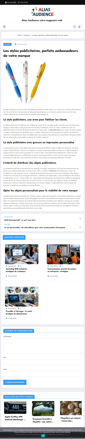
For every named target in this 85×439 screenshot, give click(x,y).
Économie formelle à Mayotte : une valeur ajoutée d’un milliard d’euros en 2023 (32, 420)
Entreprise (7, 44)
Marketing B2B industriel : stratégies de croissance (17, 270)
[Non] (82, 433)
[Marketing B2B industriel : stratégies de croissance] (21, 254)
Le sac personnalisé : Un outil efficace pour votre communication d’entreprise (34, 227)
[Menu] (4, 26)
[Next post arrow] (80, 227)
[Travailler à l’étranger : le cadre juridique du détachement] (21, 296)
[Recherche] (74, 26)
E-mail (5, 369)
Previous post (8, 216)
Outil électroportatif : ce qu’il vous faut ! (20, 220)
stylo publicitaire (55, 130)
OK (43, 436)
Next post (7, 224)
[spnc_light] (79, 27)
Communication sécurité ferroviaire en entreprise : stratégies (62, 270)
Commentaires (7, 337)
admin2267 (12, 266)
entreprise (53, 171)
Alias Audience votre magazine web (42, 20)
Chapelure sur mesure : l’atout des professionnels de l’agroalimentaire (61, 419)
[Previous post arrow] (80, 218)
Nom (4, 357)
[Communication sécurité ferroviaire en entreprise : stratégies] (63, 254)
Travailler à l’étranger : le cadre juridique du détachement (19, 312)
